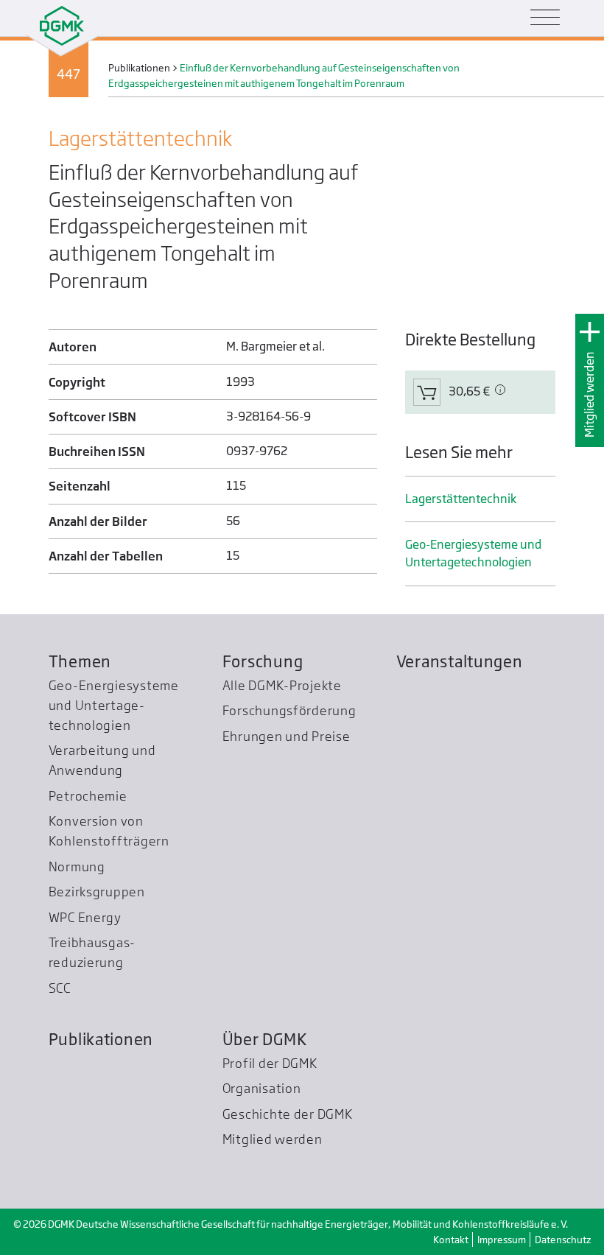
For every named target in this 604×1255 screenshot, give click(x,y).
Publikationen (101, 1039)
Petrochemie (88, 796)
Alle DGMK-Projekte (282, 685)
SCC (60, 988)
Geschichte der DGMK (287, 1114)
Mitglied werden (590, 394)
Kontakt (450, 1239)
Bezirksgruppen (97, 891)
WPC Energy (85, 917)
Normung (77, 866)
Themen (80, 661)
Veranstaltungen (459, 661)
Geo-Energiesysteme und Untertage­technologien (473, 553)
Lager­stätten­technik (460, 499)
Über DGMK (264, 1039)
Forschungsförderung (289, 710)
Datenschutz (563, 1239)
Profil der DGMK (269, 1063)
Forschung (262, 661)
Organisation (261, 1088)
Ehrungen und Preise (286, 736)
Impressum (501, 1239)
